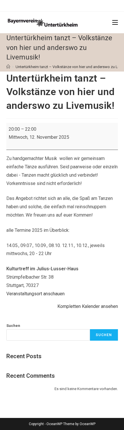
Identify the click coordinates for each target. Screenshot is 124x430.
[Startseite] (8, 67)
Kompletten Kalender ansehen (87, 306)
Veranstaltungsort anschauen (35, 293)
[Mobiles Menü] (115, 22)
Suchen (13, 325)
